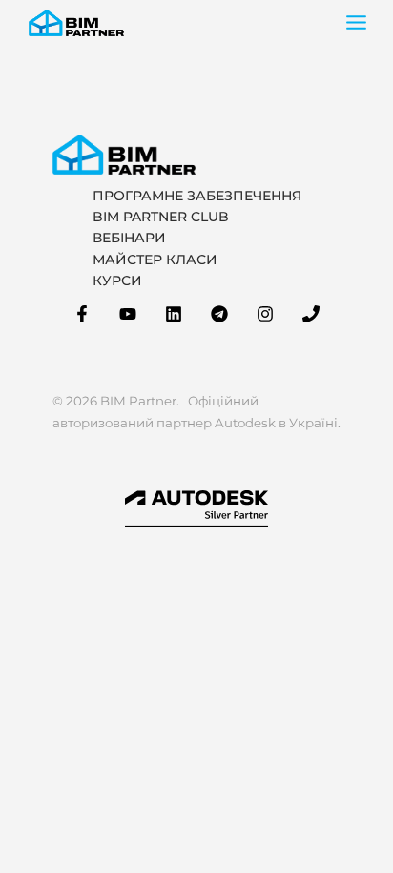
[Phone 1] (311, 313)
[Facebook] (82, 313)
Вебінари (129, 237)
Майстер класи (155, 259)
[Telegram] (219, 313)
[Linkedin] (173, 313)
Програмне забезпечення (197, 195)
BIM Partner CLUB (161, 216)
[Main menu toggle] (356, 22)
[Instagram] (265, 313)
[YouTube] (127, 313)
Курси (117, 280)
